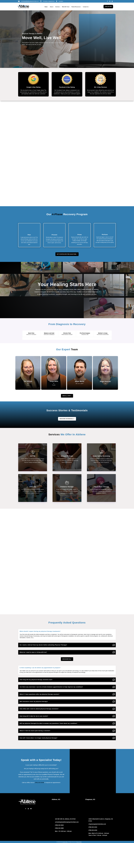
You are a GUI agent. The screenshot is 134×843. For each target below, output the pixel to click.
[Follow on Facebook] (107, 1)
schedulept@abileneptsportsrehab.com (30, 1)
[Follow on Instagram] (110, 1)
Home (46, 6)
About (51, 6)
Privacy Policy (79, 841)
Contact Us (85, 6)
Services (57, 6)
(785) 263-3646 (108, 6)
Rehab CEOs (64, 841)
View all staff (66, 395)
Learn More (27, 388)
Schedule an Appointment (49, 1)
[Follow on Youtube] (112, 1)
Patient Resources (75, 6)
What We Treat (65, 6)
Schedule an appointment (79, 142)
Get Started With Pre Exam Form (66, 254)
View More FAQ (66, 659)
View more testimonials (66, 418)
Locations (61, 1)
